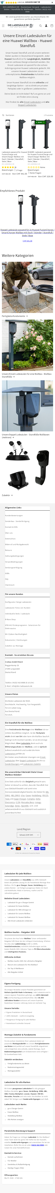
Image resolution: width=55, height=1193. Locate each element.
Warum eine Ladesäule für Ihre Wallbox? (23, 965)
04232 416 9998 (37, 1145)
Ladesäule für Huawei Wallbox (19, 917)
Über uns (9, 533)
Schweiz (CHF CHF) (26, 835)
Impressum (9, 585)
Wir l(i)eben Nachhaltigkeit (16, 634)
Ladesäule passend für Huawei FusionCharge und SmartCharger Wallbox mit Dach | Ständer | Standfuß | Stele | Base (14, 157)
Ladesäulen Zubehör (32, 764)
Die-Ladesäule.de (24, 853)
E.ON (18, 802)
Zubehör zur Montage (14, 646)
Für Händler (12, 1161)
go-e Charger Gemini (15, 1108)
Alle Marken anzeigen (16, 1119)
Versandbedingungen (14, 562)
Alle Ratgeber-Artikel (15, 972)
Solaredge (9, 806)
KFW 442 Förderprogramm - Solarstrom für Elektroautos (23, 627)
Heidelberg (36, 795)
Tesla (7, 799)
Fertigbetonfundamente (13, 316)
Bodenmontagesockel (16, 1067)
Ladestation (10, 753)
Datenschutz (10, 538)
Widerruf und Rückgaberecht (17, 544)
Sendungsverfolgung (13, 567)
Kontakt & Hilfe (11, 527)
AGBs (7, 573)
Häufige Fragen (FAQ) (16, 1168)
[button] (3, 26)
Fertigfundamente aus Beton (18, 1063)
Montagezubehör (14, 1071)
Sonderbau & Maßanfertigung (19, 1164)
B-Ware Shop (10, 619)
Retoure (8, 550)
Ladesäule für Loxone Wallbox (19, 913)
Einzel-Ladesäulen (32, 102)
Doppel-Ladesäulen (27, 105)
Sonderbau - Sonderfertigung (17, 521)
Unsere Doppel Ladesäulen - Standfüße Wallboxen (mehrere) (26, 436)
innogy (38, 802)
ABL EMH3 (15, 795)
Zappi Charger (20, 799)
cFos (23, 795)
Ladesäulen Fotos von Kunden (17, 608)
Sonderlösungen (12, 764)
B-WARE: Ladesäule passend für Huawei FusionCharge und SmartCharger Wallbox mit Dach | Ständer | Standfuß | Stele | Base (40, 157)
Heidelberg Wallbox (15, 1116)
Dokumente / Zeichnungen (16, 640)
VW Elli (45, 795)
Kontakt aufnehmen (15, 1157)
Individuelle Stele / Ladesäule (17, 614)
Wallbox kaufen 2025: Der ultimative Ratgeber (25, 961)
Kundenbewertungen (14, 515)
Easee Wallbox (13, 1112)
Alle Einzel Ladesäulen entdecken (20, 921)
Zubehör (6, 495)
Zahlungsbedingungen (14, 556)
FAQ (6, 579)
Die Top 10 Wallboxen (16, 968)
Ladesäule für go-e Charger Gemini (21, 902)
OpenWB (25, 806)
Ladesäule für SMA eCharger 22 (19, 910)
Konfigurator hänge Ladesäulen (18, 602)
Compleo (31, 799)
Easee (28, 795)
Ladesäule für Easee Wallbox (18, 906)
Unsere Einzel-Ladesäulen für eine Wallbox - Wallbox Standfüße (27, 375)
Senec (17, 806)
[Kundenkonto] (46, 26)
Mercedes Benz (27, 802)
